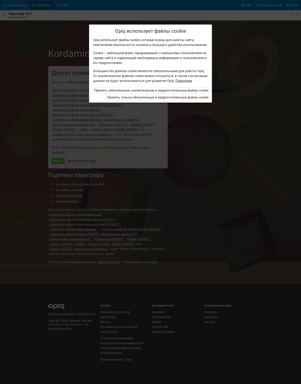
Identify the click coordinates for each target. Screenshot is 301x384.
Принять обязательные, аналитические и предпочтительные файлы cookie (151, 90)
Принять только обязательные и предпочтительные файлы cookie (157, 97)
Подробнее (183, 81)
